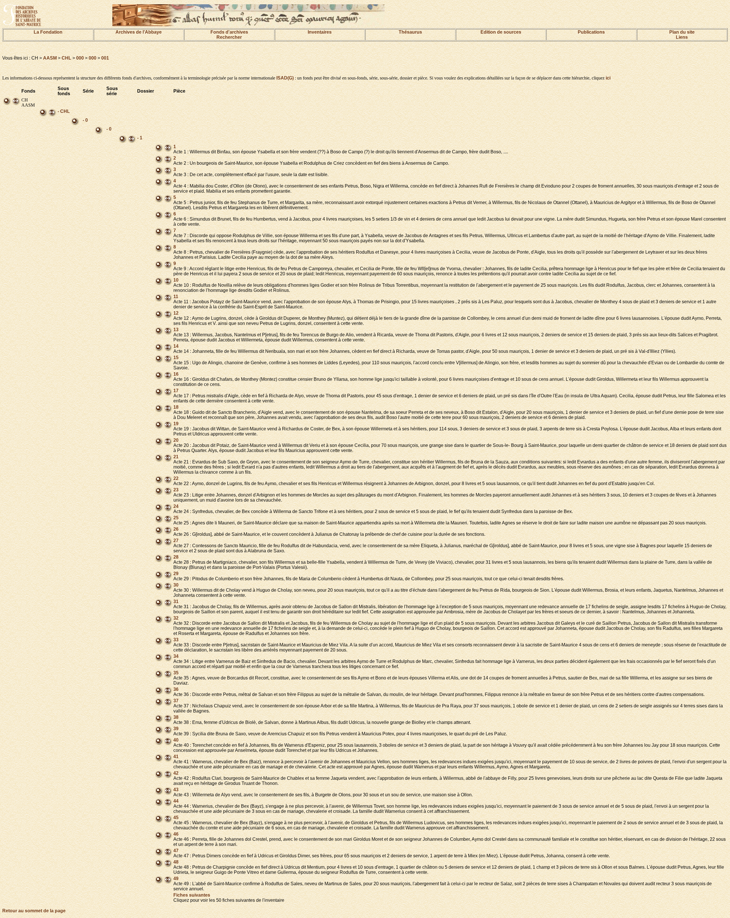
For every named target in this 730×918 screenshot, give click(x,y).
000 (80, 58)
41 (176, 756)
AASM (50, 58)
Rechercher (229, 37)
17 (176, 390)
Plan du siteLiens (682, 35)
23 (176, 489)
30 (176, 585)
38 (176, 717)
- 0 (85, 120)
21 (176, 456)
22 (176, 478)
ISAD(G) (285, 78)
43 (176, 789)
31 (176, 601)
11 (175, 296)
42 (176, 773)
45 (176, 817)
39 (176, 728)
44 (176, 801)
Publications (591, 32)
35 (176, 672)
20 (176, 440)
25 (176, 517)
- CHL (64, 111)
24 (176, 506)
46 (176, 834)
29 (176, 573)
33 (176, 639)
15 (176, 357)
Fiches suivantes (191, 895)
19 (176, 423)
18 (176, 407)
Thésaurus (410, 32)
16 (176, 374)
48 (176, 862)
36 (176, 689)
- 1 (139, 137)
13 (176, 329)
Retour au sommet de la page (34, 910)
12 (176, 313)
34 (176, 656)
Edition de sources (500, 32)
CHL (66, 58)
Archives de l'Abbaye (138, 32)
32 (176, 618)
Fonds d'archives (229, 32)
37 (176, 700)
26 (176, 529)
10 (176, 280)
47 (176, 850)
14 (176, 346)
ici (608, 78)
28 (176, 557)
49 (176, 878)
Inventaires (320, 32)
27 (176, 540)
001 (105, 58)
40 (176, 740)
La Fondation (48, 32)
